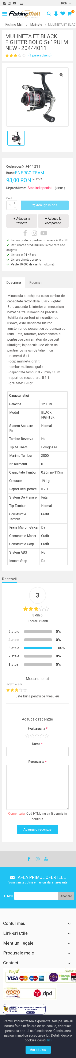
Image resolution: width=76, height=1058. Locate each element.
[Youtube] (46, 859)
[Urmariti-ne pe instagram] (9, 3)
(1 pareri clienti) (40, 55)
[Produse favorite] (62, 14)
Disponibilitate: (16, 188)
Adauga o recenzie (37, 829)
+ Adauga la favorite (22, 221)
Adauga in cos (46, 205)
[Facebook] (29, 859)
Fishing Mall (14, 24)
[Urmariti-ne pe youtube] (14, 3)
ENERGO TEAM (29, 172)
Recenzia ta (37, 761)
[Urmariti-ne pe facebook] (4, 3)
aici (49, 1040)
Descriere (13, 283)
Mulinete (36, 24)
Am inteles (38, 1050)
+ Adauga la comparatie (53, 221)
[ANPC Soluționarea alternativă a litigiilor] (24, 1009)
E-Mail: (8, 896)
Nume (37, 744)
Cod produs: (14, 166)
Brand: (10, 173)
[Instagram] (37, 859)
